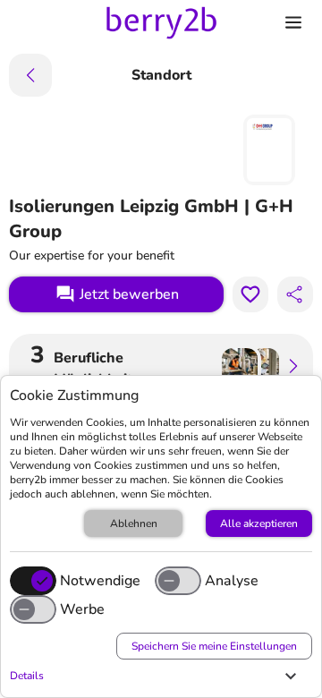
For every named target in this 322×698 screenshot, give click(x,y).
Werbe (82, 609)
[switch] (178, 580)
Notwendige (100, 581)
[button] (156, 675)
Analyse (231, 581)
